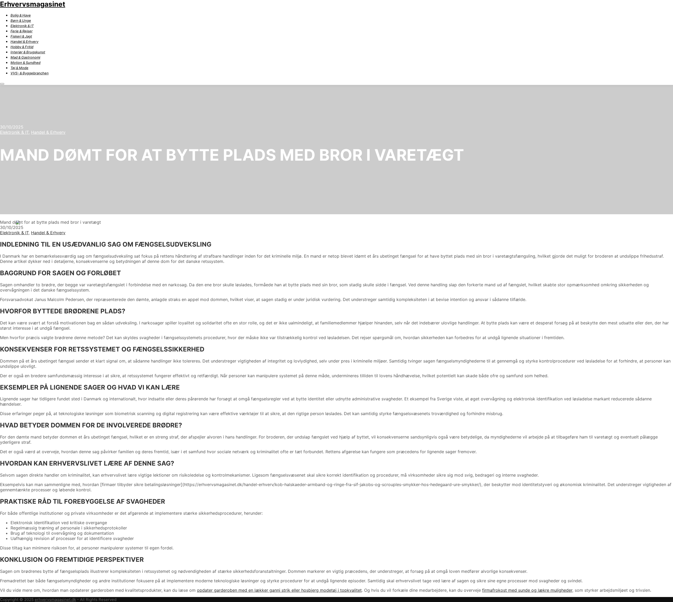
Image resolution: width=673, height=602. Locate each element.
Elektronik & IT (14, 132)
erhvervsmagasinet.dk (55, 599)
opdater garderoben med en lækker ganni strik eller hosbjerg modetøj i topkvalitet (279, 590)
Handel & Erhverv (48, 132)
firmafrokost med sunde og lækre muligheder (527, 590)
